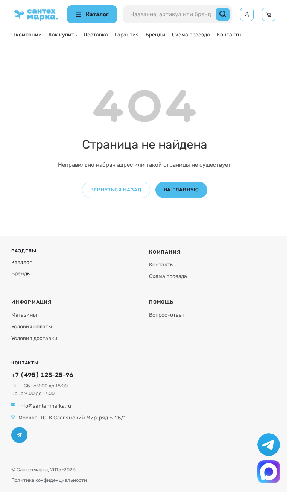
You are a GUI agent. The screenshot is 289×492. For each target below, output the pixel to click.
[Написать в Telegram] (268, 444)
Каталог (21, 262)
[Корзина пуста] (268, 14)
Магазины (24, 315)
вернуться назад (116, 190)
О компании (26, 35)
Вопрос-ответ (166, 315)
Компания (164, 252)
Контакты (229, 35)
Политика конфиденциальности (49, 480)
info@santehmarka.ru (45, 406)
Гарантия (127, 35)
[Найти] (223, 14)
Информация (31, 302)
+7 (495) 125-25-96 (42, 374)
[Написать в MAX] (268, 471)
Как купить (63, 35)
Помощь (161, 302)
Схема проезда (191, 35)
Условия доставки (34, 338)
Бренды (155, 35)
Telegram (19, 435)
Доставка (96, 35)
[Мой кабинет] (247, 14)
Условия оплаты (31, 326)
